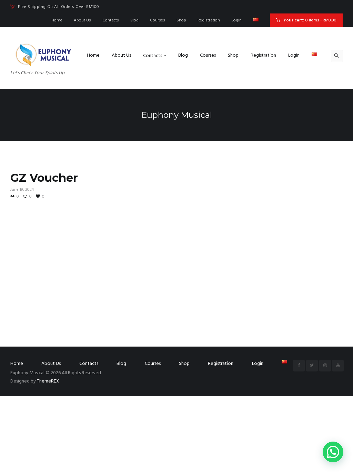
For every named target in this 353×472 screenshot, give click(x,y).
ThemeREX (48, 381)
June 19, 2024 (22, 189)
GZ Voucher (44, 178)
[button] (333, 452)
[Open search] (337, 56)
